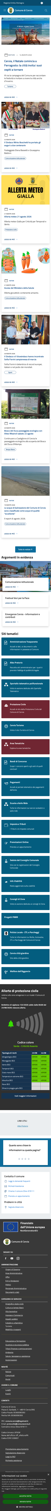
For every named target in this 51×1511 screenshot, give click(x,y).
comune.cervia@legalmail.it (16, 1421)
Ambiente (9, 1352)
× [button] (48, 1475)
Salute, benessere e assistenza (17, 1356)
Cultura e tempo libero (14, 1307)
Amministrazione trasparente (17, 1472)
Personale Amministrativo (15, 1288)
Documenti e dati (12, 1292)
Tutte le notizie (24, 549)
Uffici (7, 1277)
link (3, 1491)
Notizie (11, 55)
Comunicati (10, 1375)
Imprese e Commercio (14, 1315)
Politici (8, 1284)
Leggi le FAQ (10, 1456)
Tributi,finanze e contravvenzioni (18, 1348)
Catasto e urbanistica (14, 1322)
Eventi (8, 1393)
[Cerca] (46, 10)
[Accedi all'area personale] (41, 3)
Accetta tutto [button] (25, 1496)
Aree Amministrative (13, 1273)
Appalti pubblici (11, 1319)
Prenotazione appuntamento (16, 1449)
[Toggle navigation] (4, 10)
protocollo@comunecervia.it (18, 1423)
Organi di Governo (12, 1269)
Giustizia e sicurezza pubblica (17, 1344)
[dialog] (25, 1491)
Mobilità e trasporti (13, 1329)
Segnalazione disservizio (15, 1452)
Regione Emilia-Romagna (14, 2)
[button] (25, 1506)
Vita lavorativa (11, 1311)
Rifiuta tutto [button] (25, 1502)
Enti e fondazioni (12, 1280)
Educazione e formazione (15, 1341)
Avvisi (7, 1379)
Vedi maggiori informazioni (25, 1095)
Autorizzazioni (11, 1360)
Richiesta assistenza (13, 1460)
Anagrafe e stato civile (14, 1303)
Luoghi (8, 1389)
